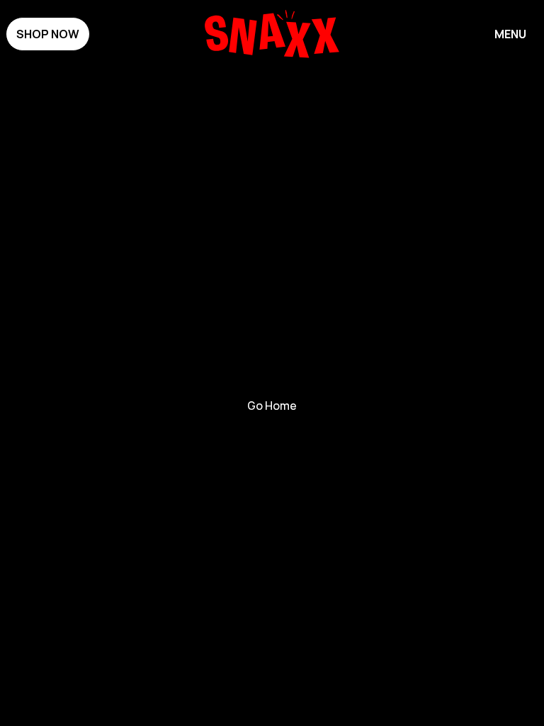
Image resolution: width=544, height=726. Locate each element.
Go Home (272, 405)
